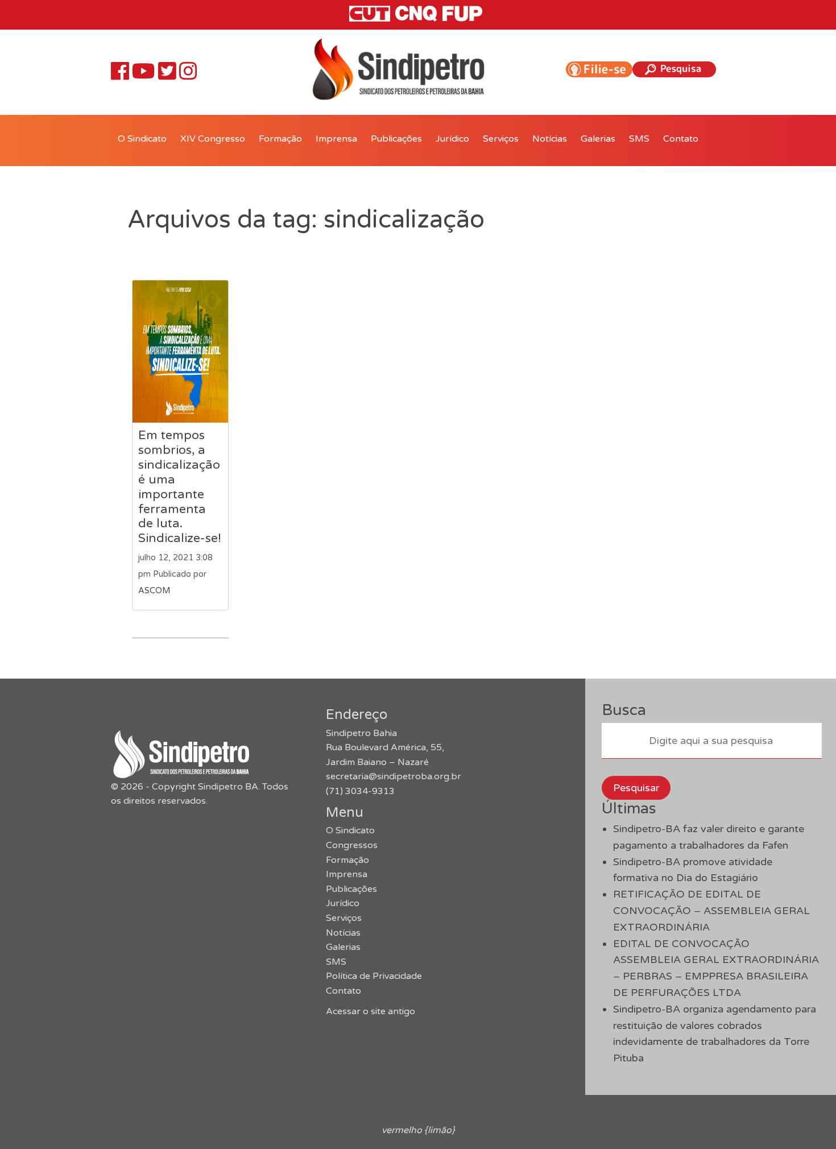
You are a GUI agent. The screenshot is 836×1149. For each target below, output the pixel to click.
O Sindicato (142, 138)
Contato (680, 138)
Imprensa (336, 138)
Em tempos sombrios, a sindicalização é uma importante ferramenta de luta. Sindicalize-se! (179, 486)
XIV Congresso (212, 138)
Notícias (549, 138)
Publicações (396, 138)
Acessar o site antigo (370, 1011)
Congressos (352, 845)
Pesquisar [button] (636, 788)
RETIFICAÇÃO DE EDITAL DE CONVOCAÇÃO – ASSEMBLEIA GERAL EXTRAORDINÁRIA (711, 910)
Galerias (598, 138)
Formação (280, 138)
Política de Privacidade (374, 976)
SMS (639, 138)
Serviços (501, 138)
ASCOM (154, 591)
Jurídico (452, 138)
